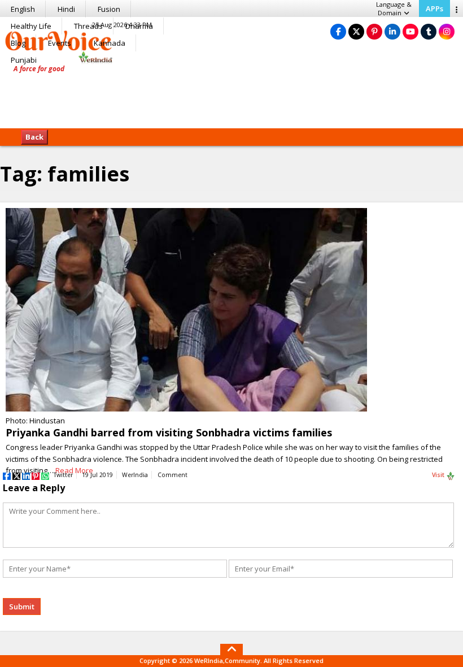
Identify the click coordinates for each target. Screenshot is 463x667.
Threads (88, 26)
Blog (18, 43)
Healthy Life (31, 26)
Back (34, 137)
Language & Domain (394, 8)
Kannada (109, 43)
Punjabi (24, 60)
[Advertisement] (231, 93)
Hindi (66, 9)
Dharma (139, 26)
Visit (439, 475)
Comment (172, 475)
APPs (434, 8)
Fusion (109, 9)
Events (59, 43)
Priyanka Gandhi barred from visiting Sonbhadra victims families (169, 432)
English (23, 9)
